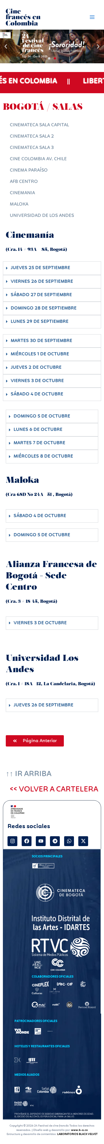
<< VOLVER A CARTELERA (54, 789)
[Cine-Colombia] (58, 964)
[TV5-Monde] (21, 1031)
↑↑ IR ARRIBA (28, 774)
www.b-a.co (79, 1130)
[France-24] (38, 1031)
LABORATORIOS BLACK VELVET (77, 1134)
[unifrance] (37, 965)
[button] (6, 46)
